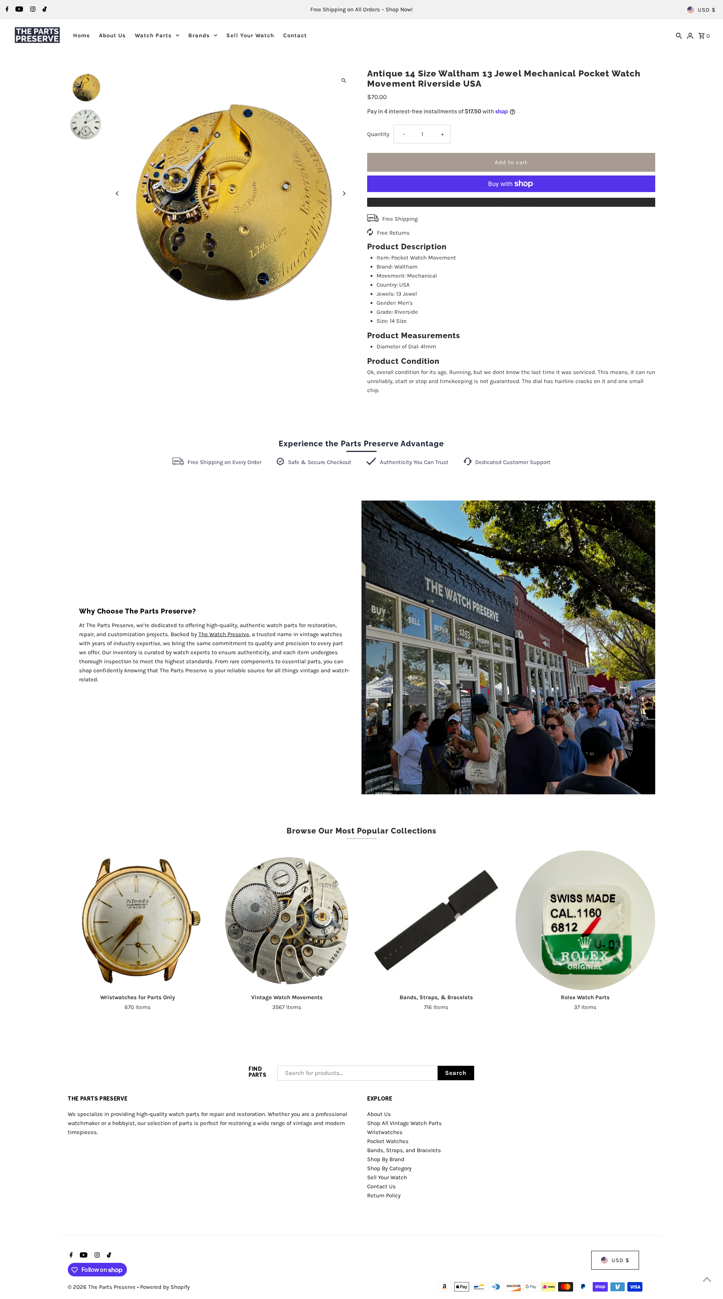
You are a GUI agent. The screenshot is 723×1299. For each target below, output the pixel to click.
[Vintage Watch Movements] (287, 920)
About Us (112, 35)
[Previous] (117, 193)
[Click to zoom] (343, 80)
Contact (295, 35)
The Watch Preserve (223, 634)
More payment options (511, 202)
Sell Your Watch (250, 35)
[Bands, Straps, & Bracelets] (436, 920)
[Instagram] (31, 9)
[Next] (343, 193)
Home (81, 35)
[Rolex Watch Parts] (585, 920)
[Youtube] (18, 9)
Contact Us (381, 1186)
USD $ (706, 9)
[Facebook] (6, 9)
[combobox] (358, 1073)
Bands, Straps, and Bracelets (404, 1149)
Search (456, 1072)
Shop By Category (389, 1168)
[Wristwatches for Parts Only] (137, 920)
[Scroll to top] (707, 1279)
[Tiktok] (44, 9)
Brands (199, 35)
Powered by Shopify (165, 1287)
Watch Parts (153, 35)
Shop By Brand (385, 1159)
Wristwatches (385, 1131)
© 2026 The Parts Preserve (102, 1287)
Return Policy (384, 1195)
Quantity (378, 134)
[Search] (679, 35)
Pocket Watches (388, 1140)
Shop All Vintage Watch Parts (404, 1122)
